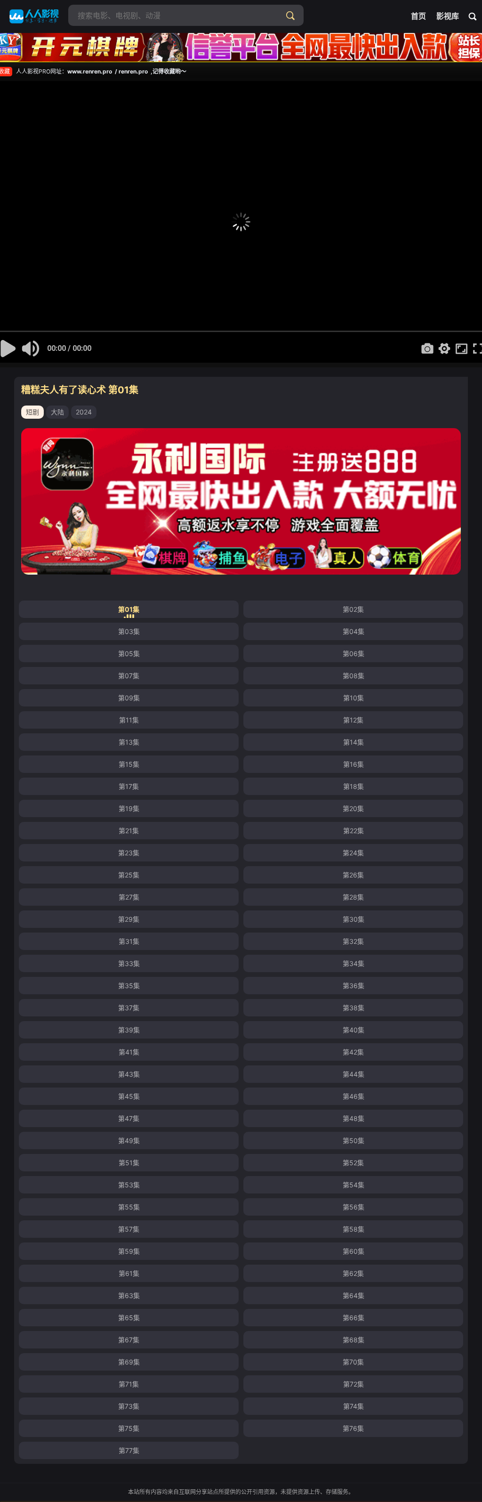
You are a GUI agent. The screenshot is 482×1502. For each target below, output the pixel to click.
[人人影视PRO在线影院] (34, 16)
